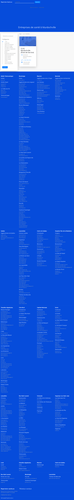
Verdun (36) (57, 97)
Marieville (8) (21, 205)
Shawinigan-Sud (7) (40, 109)
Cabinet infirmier (8, 57)
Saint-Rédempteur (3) (5, 366)
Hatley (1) (57, 343)
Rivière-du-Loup (23, 442)
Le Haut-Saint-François (61, 320)
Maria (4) (56, 237)
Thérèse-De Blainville (25, 294)
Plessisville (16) (40, 257)
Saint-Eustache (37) (23, 252)
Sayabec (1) (21, 415)
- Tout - (6, 41)
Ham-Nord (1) (39, 236)
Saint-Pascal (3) (22, 401)
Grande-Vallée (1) (58, 258)
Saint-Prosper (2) (4, 354)
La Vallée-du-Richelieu (25, 126)
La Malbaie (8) (39, 320)
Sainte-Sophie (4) (22, 263)
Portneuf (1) (39, 350)
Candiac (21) (21, 190)
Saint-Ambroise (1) (58, 421)
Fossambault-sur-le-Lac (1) (42, 334)
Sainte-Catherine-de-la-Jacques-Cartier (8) (45, 341)
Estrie (56, 307)
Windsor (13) (57, 331)
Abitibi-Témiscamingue (7, 76)
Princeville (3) (39, 259)
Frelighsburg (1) (22, 112)
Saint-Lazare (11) (22, 221)
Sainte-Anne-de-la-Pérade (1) (42, 86)
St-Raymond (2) (40, 357)
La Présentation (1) (22, 164)
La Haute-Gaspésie (60, 261)
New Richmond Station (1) (60, 250)
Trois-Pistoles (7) (22, 430)
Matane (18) (21, 406)
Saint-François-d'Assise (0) (60, 242)
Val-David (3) (21, 272)
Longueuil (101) (22, 89)
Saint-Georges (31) (4, 318)
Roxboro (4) (57, 85)
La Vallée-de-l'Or (5, 88)
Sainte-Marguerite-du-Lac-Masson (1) (26, 286)
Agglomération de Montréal (62, 78)
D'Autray (3, 398)
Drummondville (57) (40, 251)
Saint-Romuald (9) (4, 367)
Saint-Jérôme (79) (22, 261)
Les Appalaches (5, 346)
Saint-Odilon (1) (4, 389)
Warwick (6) (39, 242)
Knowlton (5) (21, 113)
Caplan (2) (57, 247)
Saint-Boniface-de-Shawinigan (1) (43, 94)
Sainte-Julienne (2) (4, 451)
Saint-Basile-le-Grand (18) (24, 135)
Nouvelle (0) (57, 239)
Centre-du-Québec (42, 231)
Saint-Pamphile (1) (4, 333)
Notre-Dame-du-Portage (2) (24, 446)
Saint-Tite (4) (39, 100)
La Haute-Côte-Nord (24, 313)
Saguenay (57, 428)
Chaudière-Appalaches (7, 307)
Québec (3, 231)
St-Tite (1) (39, 102)
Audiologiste (7, 50)
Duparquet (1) (3, 84)
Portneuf (39, 343)
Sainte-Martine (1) (22, 101)
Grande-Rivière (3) (58, 272)
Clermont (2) (39, 319)
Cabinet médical (8, 59)
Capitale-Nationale (42, 307)
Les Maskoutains (23, 163)
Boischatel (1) (39, 326)
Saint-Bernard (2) (4, 338)
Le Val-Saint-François (61, 325)
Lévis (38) (3, 361)
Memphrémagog (59, 340)
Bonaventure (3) (58, 245)
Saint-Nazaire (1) (58, 408)
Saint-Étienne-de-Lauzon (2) (6, 363)
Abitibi (3, 78)
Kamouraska (22, 398)
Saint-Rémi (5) (21, 160)
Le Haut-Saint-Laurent (25, 152)
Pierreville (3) (39, 264)
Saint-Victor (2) (4, 390)
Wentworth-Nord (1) (23, 287)
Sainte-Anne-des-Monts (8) (60, 266)
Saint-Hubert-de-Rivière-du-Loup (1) (25, 452)
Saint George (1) (4, 314)
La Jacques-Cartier (42, 332)
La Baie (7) (57, 430)
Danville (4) (57, 336)
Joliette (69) (3, 409)
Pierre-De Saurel (23, 181)
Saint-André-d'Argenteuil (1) (24, 244)
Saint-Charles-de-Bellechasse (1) (7, 325)
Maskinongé (40, 90)
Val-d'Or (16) (3, 93)
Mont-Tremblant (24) (23, 269)
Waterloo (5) (21, 124)
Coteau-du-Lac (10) (22, 174)
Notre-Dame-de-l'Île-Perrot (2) (24, 217)
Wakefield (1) (39, 405)
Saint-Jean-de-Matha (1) (5, 440)
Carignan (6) (21, 129)
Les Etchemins (5, 351)
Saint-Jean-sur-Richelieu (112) (24, 149)
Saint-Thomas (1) (4, 416)
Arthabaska (40, 233)
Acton (20, 78)
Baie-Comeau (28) (22, 319)
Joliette (3, 406)
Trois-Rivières (41, 111)
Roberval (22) (57, 413)
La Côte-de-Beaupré (42, 323)
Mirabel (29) (21, 291)
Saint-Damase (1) (22, 166)
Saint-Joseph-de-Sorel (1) (24, 183)
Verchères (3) (21, 179)
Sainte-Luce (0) (22, 425)
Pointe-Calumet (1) (22, 251)
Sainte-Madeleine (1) (23, 170)
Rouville (21, 203)
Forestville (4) (21, 315)
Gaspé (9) (57, 256)
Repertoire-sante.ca (7, 489)
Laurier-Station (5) (4, 371)
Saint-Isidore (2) (22, 198)
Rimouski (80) (21, 435)
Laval (2, 462)
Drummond (40, 249)
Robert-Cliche (4, 384)
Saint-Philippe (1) (22, 199)
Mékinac (39, 98)
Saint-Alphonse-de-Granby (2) (24, 121)
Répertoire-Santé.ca (34, 7)
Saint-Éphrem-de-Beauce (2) (6, 315)
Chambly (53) (21, 131)
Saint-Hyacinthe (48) (23, 167)
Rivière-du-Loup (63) (23, 447)
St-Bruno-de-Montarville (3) (24, 95)
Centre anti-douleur (8, 62)
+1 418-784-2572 (27, 60)
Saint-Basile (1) (40, 351)
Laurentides (22, 231)
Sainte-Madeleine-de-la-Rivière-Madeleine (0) (63, 267)
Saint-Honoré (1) (58, 422)
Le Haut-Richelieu (23, 141)
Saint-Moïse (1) (22, 414)
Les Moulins (4, 426)
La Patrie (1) (57, 322)
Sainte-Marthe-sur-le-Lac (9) (24, 292)
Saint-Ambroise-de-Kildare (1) (6, 412)
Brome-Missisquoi (24, 105)
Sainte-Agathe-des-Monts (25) (25, 271)
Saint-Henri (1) (3, 326)
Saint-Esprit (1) (4, 444)
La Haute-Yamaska (24, 117)
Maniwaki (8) (39, 399)
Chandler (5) (57, 271)
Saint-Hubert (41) (22, 92)
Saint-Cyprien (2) (22, 450)
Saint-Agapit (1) (4, 373)
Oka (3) (20, 249)
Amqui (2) (21, 411)
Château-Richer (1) (40, 327)
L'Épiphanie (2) (3, 422)
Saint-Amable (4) (22, 175)
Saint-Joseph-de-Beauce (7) (24, 470)
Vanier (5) (3, 239)
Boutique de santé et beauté (10, 53)
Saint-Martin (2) (4, 319)
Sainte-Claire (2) (4, 329)
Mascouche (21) (4, 428)
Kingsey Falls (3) (40, 237)
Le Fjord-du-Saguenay (61, 418)
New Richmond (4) (58, 248)
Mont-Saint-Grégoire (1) (23, 146)
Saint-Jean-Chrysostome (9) (6, 365)
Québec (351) (3, 235)
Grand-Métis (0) (22, 419)
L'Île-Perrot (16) (28, 482)
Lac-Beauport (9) (40, 335)
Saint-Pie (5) (21, 168)
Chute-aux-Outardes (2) (23, 320)
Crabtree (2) (3, 407)
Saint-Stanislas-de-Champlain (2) (43, 85)
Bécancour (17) (40, 245)
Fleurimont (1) (57, 351)
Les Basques (22, 427)
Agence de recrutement (9, 44)
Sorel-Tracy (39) (22, 186)
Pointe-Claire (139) (58, 84)
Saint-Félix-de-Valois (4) (5, 438)
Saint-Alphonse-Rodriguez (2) (6, 436)
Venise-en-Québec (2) (23, 150)
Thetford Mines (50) (5, 349)
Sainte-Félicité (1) (22, 407)
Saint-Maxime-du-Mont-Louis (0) (61, 264)
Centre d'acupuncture (9, 63)
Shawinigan (40, 104)
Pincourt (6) (21, 218)
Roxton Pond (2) (22, 120)
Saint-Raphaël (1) (4, 327)
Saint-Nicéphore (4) (40, 252)
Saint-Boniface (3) (40, 93)
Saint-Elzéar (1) (4, 339)
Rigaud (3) (21, 220)
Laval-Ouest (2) (4, 468)
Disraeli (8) (3, 347)
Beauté (6, 51)
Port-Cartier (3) (22, 324)
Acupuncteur (7, 43)
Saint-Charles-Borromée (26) (6, 413)
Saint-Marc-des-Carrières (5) (42, 353)
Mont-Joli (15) (21, 422)
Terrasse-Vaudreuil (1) (23, 225)
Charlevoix (40, 309)
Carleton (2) (57, 235)
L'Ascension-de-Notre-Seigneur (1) (61, 404)
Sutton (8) (21, 115)
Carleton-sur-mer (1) (59, 236)
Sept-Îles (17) (21, 325)
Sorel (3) (20, 184)
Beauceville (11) (4, 387)
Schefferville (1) (22, 311)
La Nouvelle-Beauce (6, 335)
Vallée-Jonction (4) (4, 343)
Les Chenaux (40, 82)
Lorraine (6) (21, 300)
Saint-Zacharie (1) (4, 355)
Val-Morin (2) (21, 274)
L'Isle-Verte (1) (21, 445)
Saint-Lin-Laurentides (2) (5, 448)
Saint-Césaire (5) (22, 207)
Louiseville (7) (39, 466)
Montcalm (3, 442)
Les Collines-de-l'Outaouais (44, 402)
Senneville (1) (57, 92)
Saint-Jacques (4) (4, 445)
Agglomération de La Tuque (44, 78)
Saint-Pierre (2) (4, 414)
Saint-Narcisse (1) (40, 84)
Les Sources (58, 333)
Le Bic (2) (20, 434)
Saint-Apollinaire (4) (4, 375)
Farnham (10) (21, 111)
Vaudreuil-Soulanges (24, 210)
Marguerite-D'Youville (24, 172)
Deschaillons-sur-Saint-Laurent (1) (43, 247)
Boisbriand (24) (22, 299)
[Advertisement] (37, 17)
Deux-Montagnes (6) (23, 248)
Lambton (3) (57, 316)
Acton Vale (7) (21, 80)
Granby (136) (21, 119)
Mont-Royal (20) (58, 80)
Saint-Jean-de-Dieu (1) (23, 429)
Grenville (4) (21, 241)
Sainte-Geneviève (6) (59, 91)
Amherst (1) (21, 267)
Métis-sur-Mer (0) (22, 421)
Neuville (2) (39, 347)
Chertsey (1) (3, 433)
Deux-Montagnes (23, 246)
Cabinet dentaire (8, 56)
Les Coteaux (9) (22, 215)
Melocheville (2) (22, 100)
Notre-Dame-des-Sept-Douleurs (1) (7, 478)
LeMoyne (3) (21, 88)
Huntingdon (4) (22, 154)
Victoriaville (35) (40, 240)
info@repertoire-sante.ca (6, 494)
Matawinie (4, 431)
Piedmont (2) (21, 279)
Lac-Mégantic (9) (58, 315)
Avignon (57, 233)
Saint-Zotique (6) (22, 224)
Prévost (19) (21, 257)
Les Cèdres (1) (21, 214)
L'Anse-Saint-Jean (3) (59, 420)
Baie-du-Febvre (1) (40, 262)
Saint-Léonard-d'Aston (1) (42, 265)
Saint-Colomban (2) (22, 259)
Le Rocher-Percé (59, 269)
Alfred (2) (2, 386)
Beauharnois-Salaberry (25, 97)
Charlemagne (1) (4, 420)
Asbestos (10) (58, 335)
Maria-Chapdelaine (60, 425)
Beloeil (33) (21, 128)
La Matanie (22, 403)
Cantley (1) (39, 403)
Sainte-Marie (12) (4, 342)
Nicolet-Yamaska (41, 261)
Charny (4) (3, 359)
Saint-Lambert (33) (22, 93)
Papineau (39, 411)
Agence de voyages (8, 46)
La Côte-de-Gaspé (60, 253)
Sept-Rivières (22, 322)
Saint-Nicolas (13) (22, 466)
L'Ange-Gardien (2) (40, 328)
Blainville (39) (21, 296)
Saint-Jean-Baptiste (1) (23, 138)
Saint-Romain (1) (58, 318)
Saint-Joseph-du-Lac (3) (23, 253)
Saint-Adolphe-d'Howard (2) (24, 280)
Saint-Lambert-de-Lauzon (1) (6, 341)
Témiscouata (22, 454)
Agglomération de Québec (8, 233)
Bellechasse (4, 322)
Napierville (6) (21, 159)
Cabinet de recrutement (9, 54)
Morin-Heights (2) (22, 277)
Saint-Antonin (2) (22, 449)
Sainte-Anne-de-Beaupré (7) (42, 330)
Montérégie (22, 76)
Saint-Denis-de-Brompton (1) (60, 328)
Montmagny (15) (4, 382)
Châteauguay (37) (22, 191)
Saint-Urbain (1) (40, 315)
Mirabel (21, 289)
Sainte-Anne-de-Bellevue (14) (60, 89)
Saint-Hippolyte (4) (22, 260)
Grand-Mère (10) (40, 106)
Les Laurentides (23, 265)
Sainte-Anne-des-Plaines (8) (54, 478)
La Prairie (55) (21, 194)
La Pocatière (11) (22, 399)
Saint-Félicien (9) (58, 414)
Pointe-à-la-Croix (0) (59, 240)
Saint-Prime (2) (58, 416)
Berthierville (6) (4, 399)
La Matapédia (22, 410)
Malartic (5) (3, 90)
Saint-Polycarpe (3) (22, 222)
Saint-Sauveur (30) (22, 282)
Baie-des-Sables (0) (22, 405)
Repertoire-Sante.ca (6, 2)
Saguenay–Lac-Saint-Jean (62, 396)
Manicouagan (22, 317)
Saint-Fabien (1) (22, 437)
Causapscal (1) (22, 413)
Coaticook (58, 309)
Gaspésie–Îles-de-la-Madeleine (63, 231)
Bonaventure (58, 244)
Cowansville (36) (22, 109)
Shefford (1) (21, 123)
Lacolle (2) (21, 144)
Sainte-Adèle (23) (22, 283)
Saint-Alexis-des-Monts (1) (42, 92)
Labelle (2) (21, 268)
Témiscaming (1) (4, 97)
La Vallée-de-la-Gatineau (44, 398)
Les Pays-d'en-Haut (24, 276)
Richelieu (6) (21, 206)
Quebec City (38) (4, 236)
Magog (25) (57, 344)
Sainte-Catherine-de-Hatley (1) (61, 347)
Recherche (37, 2)
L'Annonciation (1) (22, 235)
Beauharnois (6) (22, 99)
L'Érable (39, 255)
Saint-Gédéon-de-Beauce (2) (6, 317)
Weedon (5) (57, 323)
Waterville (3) (57, 311)
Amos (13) (3, 80)
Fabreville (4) (3, 466)
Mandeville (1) (3, 402)
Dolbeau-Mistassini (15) (59, 426)
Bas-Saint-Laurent (24, 396)
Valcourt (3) (57, 330)
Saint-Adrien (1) (58, 338)
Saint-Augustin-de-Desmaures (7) (7, 237)
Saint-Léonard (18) (58, 88)
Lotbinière (3, 370)
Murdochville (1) (58, 259)
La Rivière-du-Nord (24, 255)
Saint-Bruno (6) (58, 406)
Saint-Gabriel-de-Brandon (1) (6, 404)
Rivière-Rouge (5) (22, 237)
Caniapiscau (22, 309)
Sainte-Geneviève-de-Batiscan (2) (43, 88)
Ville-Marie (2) (57, 99)
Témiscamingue (5, 95)
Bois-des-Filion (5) (22, 298)
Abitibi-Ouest (4, 82)
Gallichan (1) (3, 85)
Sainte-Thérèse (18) (23, 303)
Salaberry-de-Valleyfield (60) (24, 103)
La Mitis (21, 418)
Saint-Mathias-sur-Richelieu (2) (31, 478)
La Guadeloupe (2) (4, 311)
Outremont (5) (58, 81)
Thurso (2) (39, 412)
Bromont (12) (21, 108)
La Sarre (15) (3, 86)
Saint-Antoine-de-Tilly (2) (5, 374)
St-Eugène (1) (39, 253)
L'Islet (2, 331)
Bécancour (40, 244)
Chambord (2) (57, 412)
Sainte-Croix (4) (4, 378)
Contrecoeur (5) (22, 211)
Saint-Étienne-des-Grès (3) (42, 96)
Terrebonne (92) (4, 429)
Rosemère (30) (22, 302)
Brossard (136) (22, 85)
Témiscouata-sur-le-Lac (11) (24, 458)
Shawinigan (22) (40, 108)
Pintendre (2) (3, 362)
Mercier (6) (21, 195)
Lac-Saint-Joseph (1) (41, 338)
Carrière (6, 60)
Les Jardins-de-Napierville (26, 157)
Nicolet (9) (57, 466)
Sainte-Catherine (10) (23, 201)
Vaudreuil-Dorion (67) (23, 227)
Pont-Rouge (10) (40, 349)
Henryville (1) (21, 143)
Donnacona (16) (40, 346)
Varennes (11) (21, 178)
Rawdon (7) (3, 434)
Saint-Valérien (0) (22, 439)
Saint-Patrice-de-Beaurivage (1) (7, 377)
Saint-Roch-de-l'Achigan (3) (6, 449)
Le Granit (57, 313)
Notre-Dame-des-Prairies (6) (6, 410)
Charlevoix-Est (41, 317)
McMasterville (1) (22, 132)
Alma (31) (57, 399)
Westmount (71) (58, 94)
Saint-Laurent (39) (58, 87)
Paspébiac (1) (57, 251)
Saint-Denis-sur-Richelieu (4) (24, 136)
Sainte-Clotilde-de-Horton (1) (42, 239)
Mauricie (39, 76)
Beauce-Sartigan (5, 309)
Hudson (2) (21, 213)
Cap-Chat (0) (57, 263)
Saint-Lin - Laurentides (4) (6, 446)
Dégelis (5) (3, 482)
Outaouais (39, 396)
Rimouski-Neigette (24, 432)
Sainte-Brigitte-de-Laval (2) (42, 339)
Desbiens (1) (57, 401)
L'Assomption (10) (4, 421)
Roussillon (22, 188)
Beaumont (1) (3, 323)
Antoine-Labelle (23, 233)
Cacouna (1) (21, 443)
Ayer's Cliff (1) (57, 341)
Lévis (2, 357)
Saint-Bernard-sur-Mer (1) (42, 314)
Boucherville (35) (22, 84)
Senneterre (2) (3, 92)
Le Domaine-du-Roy (60, 410)
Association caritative (9, 47)
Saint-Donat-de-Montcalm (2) (6, 437)
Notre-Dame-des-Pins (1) (5, 312)
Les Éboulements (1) (41, 312)
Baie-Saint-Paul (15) (41, 311)
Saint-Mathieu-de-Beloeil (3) (24, 139)
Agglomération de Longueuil (26, 82)
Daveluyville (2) (40, 235)
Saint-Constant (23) (23, 197)
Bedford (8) (21, 107)
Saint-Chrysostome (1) (23, 155)
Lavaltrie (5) (3, 401)
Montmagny (4, 380)
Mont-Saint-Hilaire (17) (23, 134)
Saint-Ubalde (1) (40, 356)
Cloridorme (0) (58, 255)
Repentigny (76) (4, 424)
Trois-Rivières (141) (40, 113)
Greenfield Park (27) (22, 86)
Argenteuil (22, 239)
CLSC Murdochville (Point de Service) (27, 50)
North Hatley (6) (58, 346)
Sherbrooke (58, 349)
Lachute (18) (21, 243)
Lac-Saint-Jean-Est (60, 398)
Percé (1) (57, 274)
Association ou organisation (10, 48)
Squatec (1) (21, 457)
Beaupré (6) (39, 324)
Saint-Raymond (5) (40, 354)
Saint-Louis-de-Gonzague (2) (6, 353)
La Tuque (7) (39, 80)
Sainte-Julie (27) (22, 176)
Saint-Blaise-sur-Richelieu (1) (24, 147)
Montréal (57, 76)
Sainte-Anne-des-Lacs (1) (24, 284)
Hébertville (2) (57, 402)
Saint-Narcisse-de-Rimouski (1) (25, 438)
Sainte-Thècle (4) (40, 101)
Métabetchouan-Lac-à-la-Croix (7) (61, 405)
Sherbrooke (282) (58, 352)
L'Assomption (4, 418)
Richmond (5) (57, 327)
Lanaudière (4, 396)
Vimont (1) (3, 469)
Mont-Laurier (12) (22, 236)
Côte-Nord (22, 307)
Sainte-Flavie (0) (22, 423)
